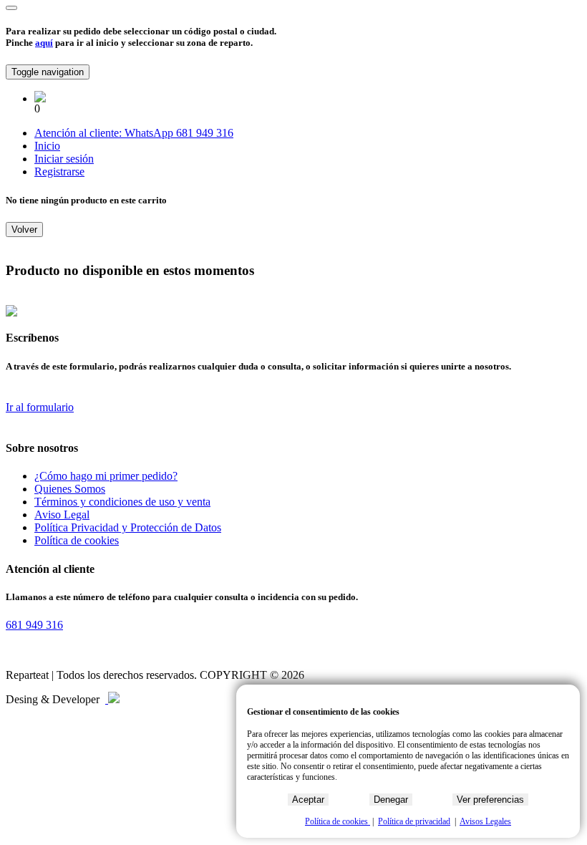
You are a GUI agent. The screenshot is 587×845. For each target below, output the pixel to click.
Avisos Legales (485, 821)
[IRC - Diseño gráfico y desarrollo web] (112, 699)
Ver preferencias (490, 799)
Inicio (47, 146)
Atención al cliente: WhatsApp (105, 133)
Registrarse (59, 171)
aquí (44, 42)
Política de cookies (76, 540)
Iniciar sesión (64, 159)
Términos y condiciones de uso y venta (122, 502)
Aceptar (308, 799)
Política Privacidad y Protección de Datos (127, 527)
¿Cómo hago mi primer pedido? (106, 476)
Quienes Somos (69, 489)
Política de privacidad (414, 821)
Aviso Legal (61, 514)
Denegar (391, 799)
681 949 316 (204, 133)
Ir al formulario (40, 407)
